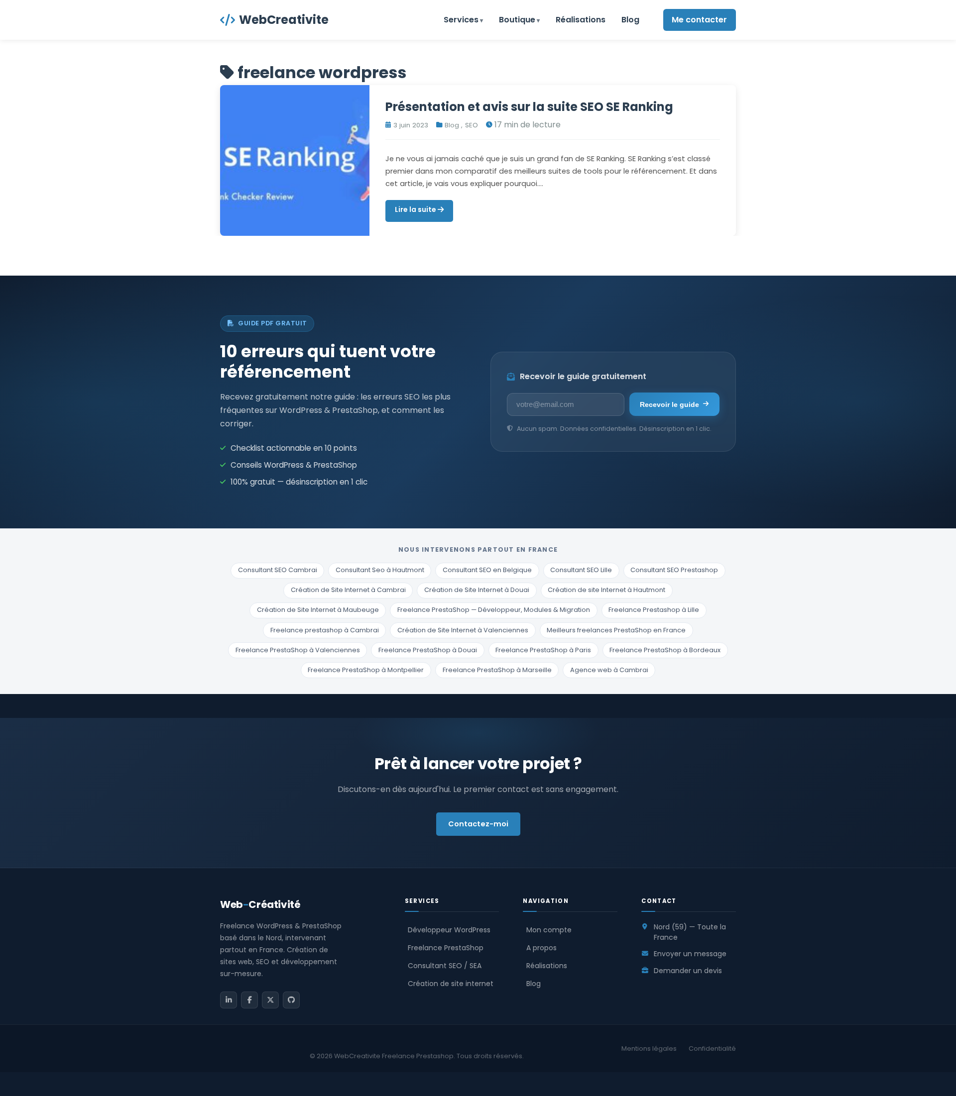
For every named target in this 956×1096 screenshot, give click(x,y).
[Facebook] (249, 1000)
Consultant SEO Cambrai (277, 570)
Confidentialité (712, 1048)
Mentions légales (649, 1048)
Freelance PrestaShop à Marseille (497, 670)
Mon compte (548, 930)
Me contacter (699, 19)
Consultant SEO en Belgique (487, 570)
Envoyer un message (690, 954)
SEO (471, 125)
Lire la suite (416, 209)
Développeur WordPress (449, 930)
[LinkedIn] (228, 1000)
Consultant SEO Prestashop (674, 570)
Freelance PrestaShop (445, 948)
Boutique (517, 19)
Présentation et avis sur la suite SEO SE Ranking (529, 107)
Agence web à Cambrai (609, 670)
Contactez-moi (478, 824)
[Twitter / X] (270, 1000)
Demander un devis (688, 971)
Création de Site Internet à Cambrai (348, 590)
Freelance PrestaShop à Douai (427, 650)
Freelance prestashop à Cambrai (324, 630)
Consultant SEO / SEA (444, 966)
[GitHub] (291, 1000)
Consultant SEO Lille (581, 570)
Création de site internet (450, 984)
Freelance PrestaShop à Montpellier (366, 670)
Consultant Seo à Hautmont (380, 570)
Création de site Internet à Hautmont (606, 590)
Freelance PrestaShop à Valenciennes (298, 650)
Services (461, 19)
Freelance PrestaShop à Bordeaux (664, 650)
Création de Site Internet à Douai (476, 590)
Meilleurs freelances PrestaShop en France (616, 630)
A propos (541, 948)
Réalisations (580, 19)
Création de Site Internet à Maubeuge (318, 609)
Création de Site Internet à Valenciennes (462, 630)
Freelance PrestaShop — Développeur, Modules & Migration (493, 609)
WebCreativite (284, 19)
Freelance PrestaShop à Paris (543, 650)
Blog (630, 19)
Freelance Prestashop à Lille (653, 609)
